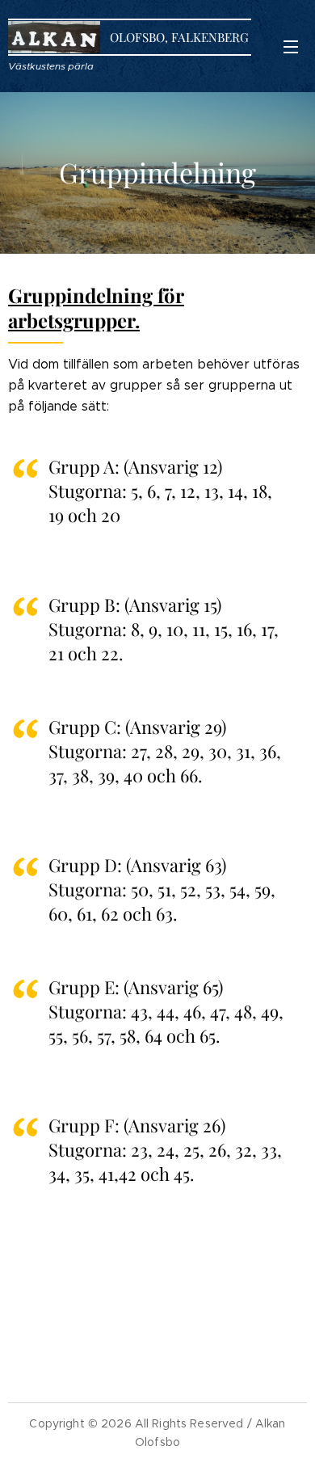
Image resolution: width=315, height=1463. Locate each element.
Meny (291, 46)
